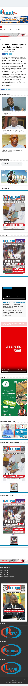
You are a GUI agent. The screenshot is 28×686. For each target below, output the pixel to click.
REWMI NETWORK (20, 679)
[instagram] (16, 681)
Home (2, 29)
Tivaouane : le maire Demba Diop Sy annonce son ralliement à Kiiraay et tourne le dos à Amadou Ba (13, 131)
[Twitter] (13, 681)
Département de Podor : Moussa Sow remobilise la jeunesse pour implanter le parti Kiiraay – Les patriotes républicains (13, 150)
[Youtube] (15, 681)
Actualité (6, 29)
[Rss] (11, 681)
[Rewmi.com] (9, 12)
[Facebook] (12, 681)
